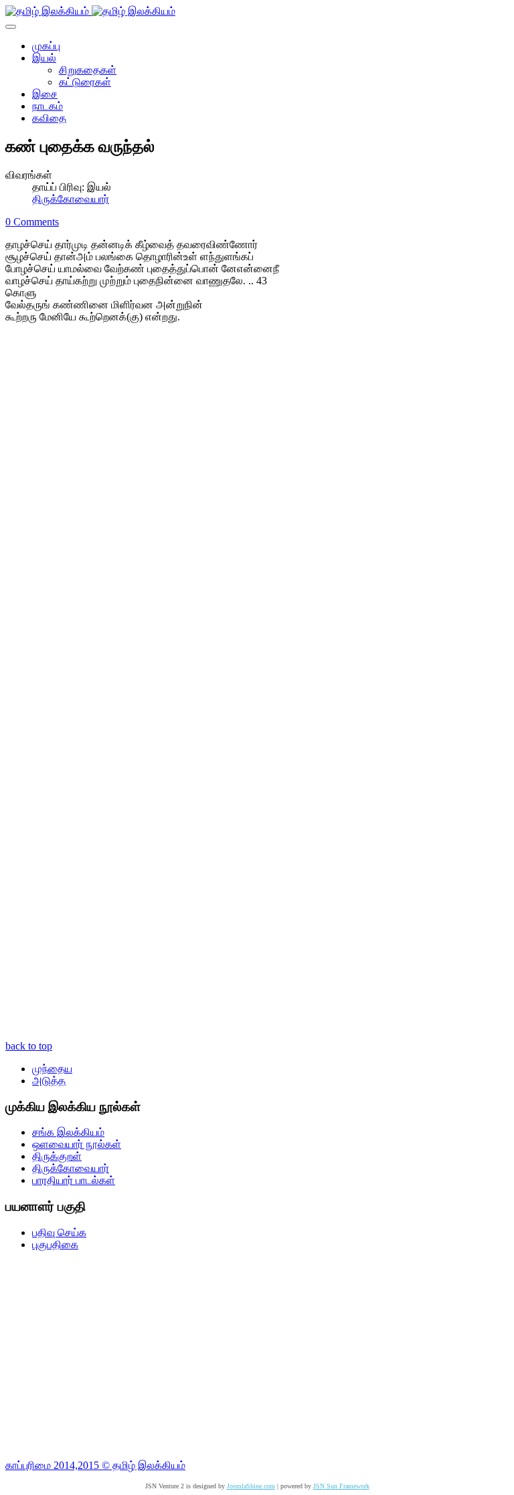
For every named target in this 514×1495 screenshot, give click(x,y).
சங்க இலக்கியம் (68, 1132)
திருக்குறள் (57, 1156)
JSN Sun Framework (341, 1486)
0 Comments (32, 221)
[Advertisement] (257, 1355)
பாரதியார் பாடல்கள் (73, 1180)
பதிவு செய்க (59, 1232)
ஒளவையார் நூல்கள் (76, 1144)
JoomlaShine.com (251, 1486)
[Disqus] (257, 513)
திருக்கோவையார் (70, 199)
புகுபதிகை (55, 1244)
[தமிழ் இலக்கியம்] (90, 11)
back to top (28, 1046)
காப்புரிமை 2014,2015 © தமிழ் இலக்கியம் (95, 1465)
